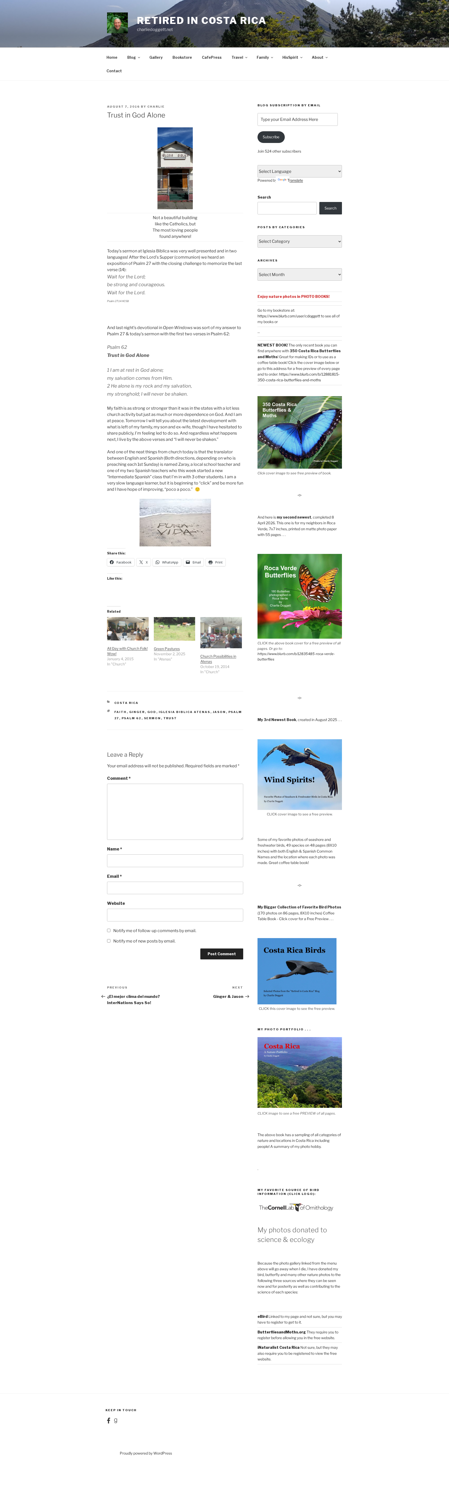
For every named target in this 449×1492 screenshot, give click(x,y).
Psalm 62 (132, 718)
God (151, 712)
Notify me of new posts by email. (144, 941)
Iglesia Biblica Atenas (184, 712)
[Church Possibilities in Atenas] (221, 632)
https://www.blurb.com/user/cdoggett (288, 316)
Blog (131, 57)
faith (120, 712)
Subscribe (271, 137)
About (317, 57)
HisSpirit (290, 57)
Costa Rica (126, 703)
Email (114, 876)
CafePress (212, 57)
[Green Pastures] (174, 629)
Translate (295, 180)
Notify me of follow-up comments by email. (154, 930)
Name (114, 849)
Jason (219, 712)
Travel (237, 57)
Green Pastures (167, 648)
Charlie (156, 106)
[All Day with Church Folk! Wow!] (128, 628)
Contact (114, 71)
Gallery (156, 57)
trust (170, 718)
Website (116, 903)
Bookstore (182, 57)
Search (264, 197)
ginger (137, 712)
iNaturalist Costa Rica (278, 1347)
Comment (119, 778)
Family (263, 57)
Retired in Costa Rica (201, 20)
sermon (152, 718)
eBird (262, 1316)
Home (112, 57)
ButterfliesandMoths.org (281, 1332)
